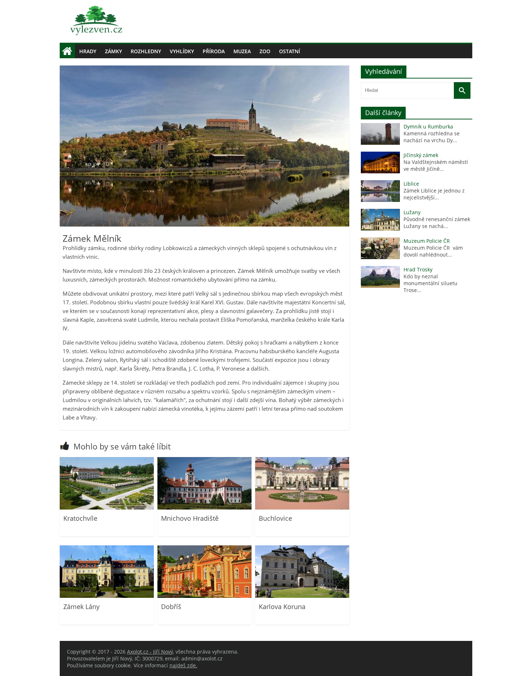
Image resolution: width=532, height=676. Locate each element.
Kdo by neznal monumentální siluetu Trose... (430, 283)
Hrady (87, 51)
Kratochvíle (80, 518)
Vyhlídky (182, 51)
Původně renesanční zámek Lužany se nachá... (437, 222)
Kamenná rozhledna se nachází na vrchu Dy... (432, 137)
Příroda (214, 51)
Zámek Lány (81, 606)
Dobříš (171, 606)
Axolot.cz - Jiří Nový (150, 651)
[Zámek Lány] (107, 595)
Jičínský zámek (421, 155)
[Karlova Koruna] (302, 595)
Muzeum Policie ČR (427, 240)
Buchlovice (275, 518)
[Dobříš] (204, 595)
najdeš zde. (183, 665)
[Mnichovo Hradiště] (204, 507)
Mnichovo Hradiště (190, 518)
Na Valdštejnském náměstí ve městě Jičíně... (436, 165)
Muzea (242, 51)
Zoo (264, 51)
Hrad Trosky (418, 269)
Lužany (412, 212)
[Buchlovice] (302, 507)
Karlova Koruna (282, 606)
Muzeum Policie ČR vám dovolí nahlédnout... (433, 251)
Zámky (113, 51)
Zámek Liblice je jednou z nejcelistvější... (434, 194)
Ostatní (289, 51)
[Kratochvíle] (107, 507)
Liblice (411, 183)
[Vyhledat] (462, 90)
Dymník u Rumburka (428, 126)
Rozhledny (146, 51)
